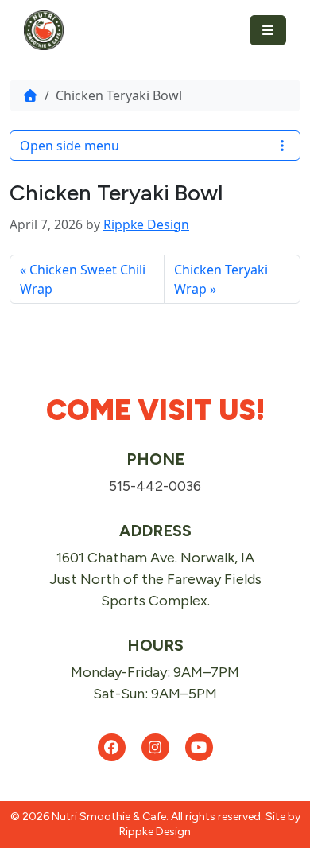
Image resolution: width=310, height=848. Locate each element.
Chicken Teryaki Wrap (221, 279)
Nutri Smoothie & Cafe (109, 816)
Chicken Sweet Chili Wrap (82, 279)
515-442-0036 (155, 486)
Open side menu (69, 145)
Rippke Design (146, 224)
